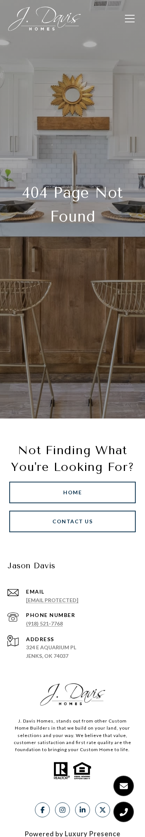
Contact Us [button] (72, 521)
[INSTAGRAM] (62, 809)
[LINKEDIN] (82, 809)
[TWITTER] (102, 809)
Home (72, 492)
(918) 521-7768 (44, 623)
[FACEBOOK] (42, 809)
